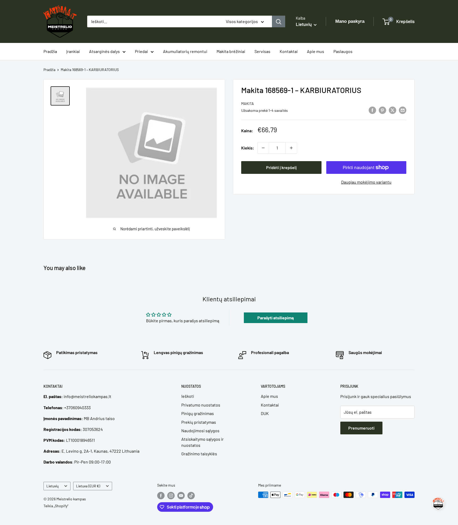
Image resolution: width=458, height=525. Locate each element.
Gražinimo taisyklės (199, 453)
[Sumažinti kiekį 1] (263, 147)
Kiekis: (247, 147)
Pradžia (50, 51)
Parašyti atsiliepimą (275, 317)
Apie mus (315, 51)
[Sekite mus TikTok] (191, 495)
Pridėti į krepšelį (281, 167)
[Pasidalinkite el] (402, 110)
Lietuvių (52, 486)
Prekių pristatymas (198, 422)
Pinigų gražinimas (197, 413)
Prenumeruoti (361, 427)
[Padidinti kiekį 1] (291, 147)
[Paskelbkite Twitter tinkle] (392, 110)
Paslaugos (343, 51)
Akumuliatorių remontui (185, 51)
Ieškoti (187, 396)
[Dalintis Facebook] (372, 110)
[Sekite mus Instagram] (171, 495)
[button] (438, 503)
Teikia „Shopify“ (55, 506)
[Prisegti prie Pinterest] (382, 110)
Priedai (141, 51)
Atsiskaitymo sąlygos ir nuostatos (202, 441)
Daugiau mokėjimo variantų (366, 181)
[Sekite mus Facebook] (161, 495)
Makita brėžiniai (231, 51)
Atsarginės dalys (104, 51)
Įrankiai (73, 51)
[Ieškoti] (278, 21)
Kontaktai (289, 51)
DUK (265, 413)
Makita (247, 103)
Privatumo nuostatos (200, 404)
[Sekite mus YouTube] (181, 495)
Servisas (262, 51)
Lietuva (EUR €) (88, 486)
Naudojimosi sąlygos (200, 430)
